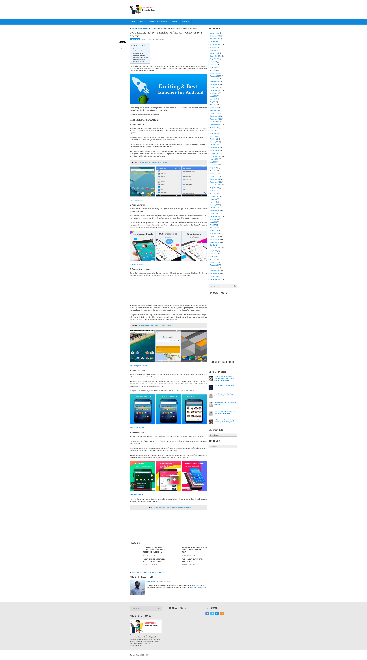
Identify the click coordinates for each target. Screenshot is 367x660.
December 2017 (215, 239)
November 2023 (215, 85)
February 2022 (215, 142)
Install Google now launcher (139, 366)
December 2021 (215, 148)
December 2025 (215, 36)
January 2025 (214, 53)
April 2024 (213, 70)
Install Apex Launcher (137, 200)
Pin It (121, 48)
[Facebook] (207, 613)
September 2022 (215, 125)
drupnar (151, 581)
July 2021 (213, 162)
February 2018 (215, 233)
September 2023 (215, 90)
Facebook (193, 587)
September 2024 (215, 56)
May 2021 (213, 168)
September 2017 (215, 248)
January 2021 (214, 176)
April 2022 (213, 136)
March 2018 (214, 231)
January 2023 (214, 113)
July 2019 (213, 199)
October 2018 (214, 213)
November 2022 (215, 119)
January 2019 (214, 208)
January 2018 (214, 236)
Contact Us (186, 22)
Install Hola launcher (136, 494)
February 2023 (215, 110)
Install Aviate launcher (137, 428)
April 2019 (213, 202)
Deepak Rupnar (159, 39)
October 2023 (214, 87)
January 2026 (214, 33)
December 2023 (215, 82)
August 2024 (214, 59)
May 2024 (213, 67)
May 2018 (213, 225)
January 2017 (214, 268)
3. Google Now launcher (141, 57)
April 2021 (213, 170)
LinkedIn (200, 587)
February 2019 (215, 205)
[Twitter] (212, 613)
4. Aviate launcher (140, 59)
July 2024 (213, 62)
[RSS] (222, 613)
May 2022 (213, 133)
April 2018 (213, 228)
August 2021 (214, 159)
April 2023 (213, 105)
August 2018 (214, 219)
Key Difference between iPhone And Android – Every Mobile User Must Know (153, 550)
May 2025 (213, 50)
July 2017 (213, 251)
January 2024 (214, 79)
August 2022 (214, 128)
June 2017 (213, 254)
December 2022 (215, 116)
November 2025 (215, 39)
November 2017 (215, 242)
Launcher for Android (157, 572)
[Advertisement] (202, 7)
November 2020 (215, 182)
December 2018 (215, 211)
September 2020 (215, 185)
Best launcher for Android (140, 51)
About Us (142, 22)
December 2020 (215, 179)
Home (134, 22)
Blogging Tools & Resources (158, 22)
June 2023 (213, 99)
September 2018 (215, 216)
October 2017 (214, 245)
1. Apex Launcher (140, 53)
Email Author (164, 581)
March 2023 (214, 107)
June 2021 (213, 165)
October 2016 (214, 276)
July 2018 (213, 222)
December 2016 (215, 271)
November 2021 (215, 150)
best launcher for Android (140, 572)
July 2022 (213, 130)
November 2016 (215, 274)
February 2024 (215, 76)
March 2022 (214, 139)
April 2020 (213, 193)
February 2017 (215, 265)
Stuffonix (133, 655)
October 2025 (214, 42)
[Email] (217, 613)
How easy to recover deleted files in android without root (194, 550)
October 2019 (214, 196)
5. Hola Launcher (139, 61)
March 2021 (214, 173)
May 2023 (213, 102)
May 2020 (213, 191)
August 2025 (214, 47)
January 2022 (214, 145)
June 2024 (213, 64)
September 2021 (215, 156)
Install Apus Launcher (137, 264)
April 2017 (213, 259)
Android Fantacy (135, 39)
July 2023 (213, 96)
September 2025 (215, 44)
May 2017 (213, 256)
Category (174, 22)
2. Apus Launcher (140, 55)
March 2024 (214, 73)
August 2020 (214, 188)
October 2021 (214, 153)
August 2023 (214, 93)
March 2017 (214, 262)
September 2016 (215, 279)
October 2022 (214, 122)
